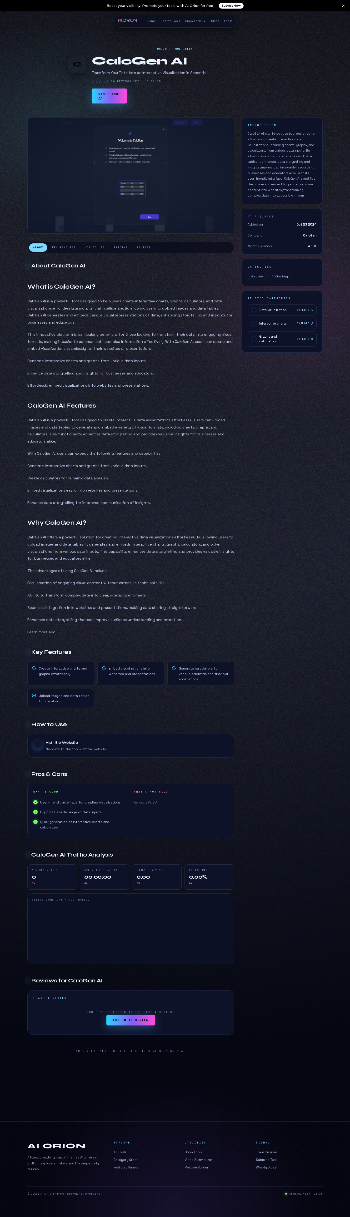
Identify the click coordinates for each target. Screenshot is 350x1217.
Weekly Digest (267, 1167)
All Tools (120, 1152)
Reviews (143, 247)
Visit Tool (109, 94)
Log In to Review (131, 1020)
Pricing (121, 247)
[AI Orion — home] (129, 21)
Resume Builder (196, 1167)
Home (151, 21)
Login (228, 21)
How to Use (95, 247)
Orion (162, 48)
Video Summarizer (198, 1160)
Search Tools (170, 21)
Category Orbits (126, 1160)
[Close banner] (343, 6)
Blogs (215, 21)
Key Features (64, 247)
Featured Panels (126, 1167)
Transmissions (267, 1152)
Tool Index (183, 48)
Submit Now (231, 5)
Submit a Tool (266, 1160)
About (38, 247)
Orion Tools (193, 21)
